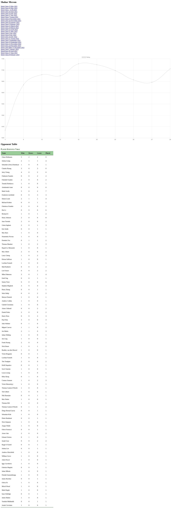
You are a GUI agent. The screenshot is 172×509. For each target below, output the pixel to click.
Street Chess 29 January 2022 (10, 22)
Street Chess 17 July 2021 (9, 15)
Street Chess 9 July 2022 (8, 35)
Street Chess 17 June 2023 (9, 53)
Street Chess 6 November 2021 (10, 19)
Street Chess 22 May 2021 (9, 8)
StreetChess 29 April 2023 (9, 51)
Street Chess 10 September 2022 (11, 42)
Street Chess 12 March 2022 (10, 26)
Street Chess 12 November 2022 (11, 44)
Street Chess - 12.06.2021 (9, 10)
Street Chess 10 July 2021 (9, 13)
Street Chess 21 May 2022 (9, 31)
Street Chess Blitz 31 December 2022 (12, 47)
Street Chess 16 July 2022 (9, 37)
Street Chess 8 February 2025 (10, 55)
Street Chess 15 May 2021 (9, 6)
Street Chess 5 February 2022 (10, 24)
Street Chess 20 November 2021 (11, 21)
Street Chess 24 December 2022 (11, 46)
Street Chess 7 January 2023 (10, 49)
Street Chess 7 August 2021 (9, 17)
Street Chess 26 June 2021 (9, 12)
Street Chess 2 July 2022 (8, 33)
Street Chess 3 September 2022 (10, 40)
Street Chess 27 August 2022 (10, 38)
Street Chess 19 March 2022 (10, 28)
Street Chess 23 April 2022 (9, 29)
